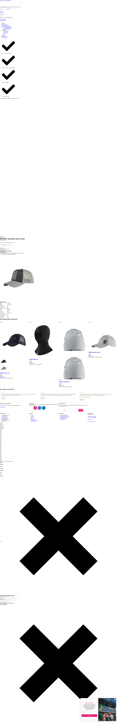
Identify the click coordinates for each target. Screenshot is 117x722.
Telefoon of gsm (3, 599)
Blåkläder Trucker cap (4, 373)
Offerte (3, 35)
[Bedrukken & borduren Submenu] (10, 26)
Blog (32, 418)
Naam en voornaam (3, 596)
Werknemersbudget (5, 25)
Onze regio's (33, 421)
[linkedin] (44, 408)
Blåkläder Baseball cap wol (94, 352)
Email (1, 597)
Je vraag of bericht (3, 602)
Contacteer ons (63, 419)
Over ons (3, 30)
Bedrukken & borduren (6, 26)
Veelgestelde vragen (63, 415)
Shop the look (4, 24)
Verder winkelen (3, 19)
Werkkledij (5, 98)
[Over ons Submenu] (6, 30)
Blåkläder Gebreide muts (64, 381)
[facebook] (39, 408)
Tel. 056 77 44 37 (4, 417)
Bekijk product (2, 376)
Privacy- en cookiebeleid (92, 417)
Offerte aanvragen (63, 418)
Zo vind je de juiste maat (64, 416)
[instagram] (35, 408)
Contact (32, 417)
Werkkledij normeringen (64, 417)
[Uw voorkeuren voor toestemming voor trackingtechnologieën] (1, 541)
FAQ (17, 405)
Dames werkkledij (34, 420)
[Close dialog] (115, 699)
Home (1, 98)
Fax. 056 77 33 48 (5, 418)
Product (1, 603)
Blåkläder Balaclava (34, 359)
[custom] (31, 408)
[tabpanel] (27, 276)
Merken (3, 23)
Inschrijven (81, 410)
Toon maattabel (4, 240)
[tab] (2, 251)
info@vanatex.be (5, 419)
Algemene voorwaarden (92, 416)
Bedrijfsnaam (2, 598)
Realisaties (33, 419)
